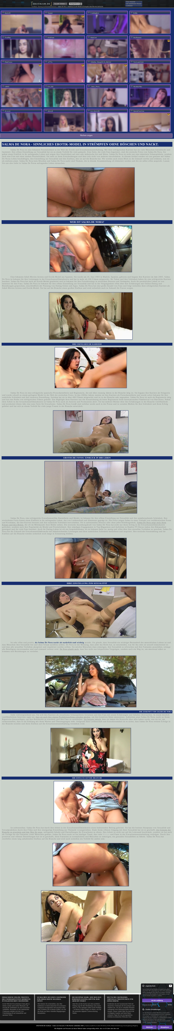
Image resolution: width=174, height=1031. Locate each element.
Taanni (50, 13)
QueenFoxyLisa (138, 111)
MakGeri (93, 37)
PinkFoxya (8, 62)
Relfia (135, 13)
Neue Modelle (130, 2)
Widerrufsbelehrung (116, 1025)
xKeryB (50, 111)
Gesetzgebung (127, 1025)
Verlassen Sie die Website (149, 1004)
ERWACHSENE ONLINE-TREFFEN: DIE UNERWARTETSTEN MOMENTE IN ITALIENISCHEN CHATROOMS (16, 999)
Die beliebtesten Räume (133, 4)
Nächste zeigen (86, 135)
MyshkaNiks (137, 86)
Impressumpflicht (90, 1025)
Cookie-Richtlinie (101, 1025)
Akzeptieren (165, 1027)
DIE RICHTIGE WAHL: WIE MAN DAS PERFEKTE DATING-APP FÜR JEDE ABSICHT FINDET (86, 999)
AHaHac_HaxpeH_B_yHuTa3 (100, 62)
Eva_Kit (50, 86)
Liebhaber (129, 6)
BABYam (51, 37)
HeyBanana (137, 37)
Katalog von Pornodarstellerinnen (47, 6)
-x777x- (50, 62)
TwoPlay (8, 37)
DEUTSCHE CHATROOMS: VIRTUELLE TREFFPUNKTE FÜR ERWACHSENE (120, 999)
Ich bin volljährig (157, 1000)
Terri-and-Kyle (138, 62)
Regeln (135, 1025)
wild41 (7, 86)
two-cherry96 (95, 111)
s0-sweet (7, 111)
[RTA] (170, 1005)
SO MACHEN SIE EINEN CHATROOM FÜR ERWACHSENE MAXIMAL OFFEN (51, 999)
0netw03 (7, 13)
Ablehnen (149, 1027)
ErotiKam (34, 6)
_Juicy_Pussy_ (95, 86)
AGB (108, 1025)
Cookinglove (94, 13)
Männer (106, 834)
